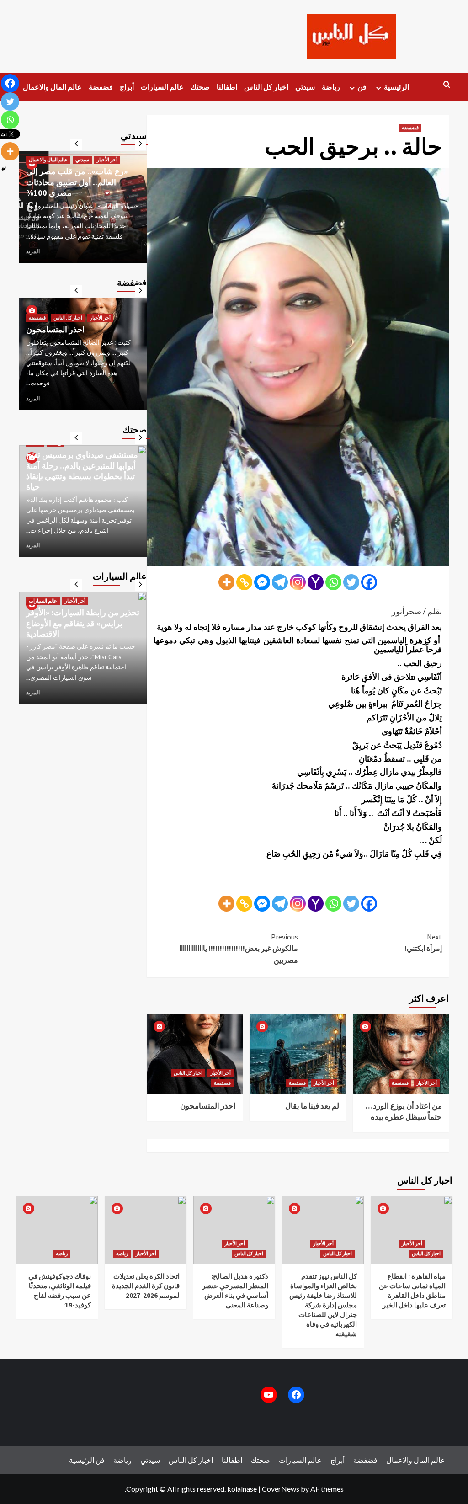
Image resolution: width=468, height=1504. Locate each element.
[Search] (446, 85)
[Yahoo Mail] (316, 582)
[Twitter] (351, 582)
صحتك (200, 86)
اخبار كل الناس (266, 86)
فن (362, 86)
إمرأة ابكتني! (423, 942)
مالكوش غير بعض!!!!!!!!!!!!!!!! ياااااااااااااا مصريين (238, 948)
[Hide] (3, 169)
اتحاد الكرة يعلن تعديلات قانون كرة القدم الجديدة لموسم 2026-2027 (146, 1286)
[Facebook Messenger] (262, 582)
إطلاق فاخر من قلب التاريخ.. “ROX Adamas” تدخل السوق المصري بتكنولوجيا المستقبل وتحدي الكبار (72, 607)
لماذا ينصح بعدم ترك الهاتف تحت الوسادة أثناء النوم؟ (80, 481)
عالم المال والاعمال (52, 86)
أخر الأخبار (220, 1073)
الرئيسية (396, 86)
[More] (226, 582)
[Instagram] (298, 582)
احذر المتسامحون (208, 1106)
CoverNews (280, 1488)
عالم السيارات (162, 86)
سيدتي (305, 86)
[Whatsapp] (333, 582)
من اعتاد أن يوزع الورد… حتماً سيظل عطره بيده (403, 1111)
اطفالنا (227, 86)
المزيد (33, 251)
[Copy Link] (244, 582)
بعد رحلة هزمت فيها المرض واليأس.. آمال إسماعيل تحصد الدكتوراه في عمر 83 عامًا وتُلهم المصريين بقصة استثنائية (79, 176)
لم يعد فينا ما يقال (312, 1106)
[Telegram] (280, 582)
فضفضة (101, 86)
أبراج (127, 86)
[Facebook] (369, 582)
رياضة (331, 86)
